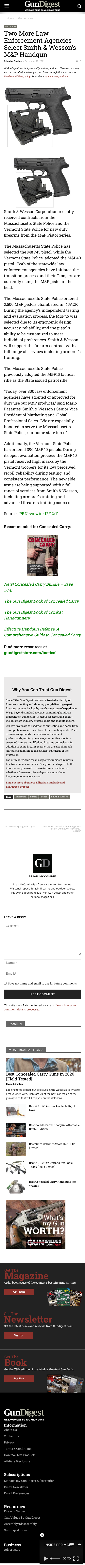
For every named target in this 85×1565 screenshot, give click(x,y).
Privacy (9, 1442)
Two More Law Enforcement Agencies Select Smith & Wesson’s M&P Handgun (62, 829)
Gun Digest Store (15, 1530)
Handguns (20, 796)
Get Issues (19, 1291)
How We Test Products (20, 1455)
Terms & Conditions (17, 1449)
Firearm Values (15, 1511)
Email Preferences (16, 1493)
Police (44, 796)
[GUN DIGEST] (42, 6)
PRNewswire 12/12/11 (39, 513)
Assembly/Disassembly (20, 1524)
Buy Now (19, 1378)
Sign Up (18, 1335)
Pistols (33, 796)
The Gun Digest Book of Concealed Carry (41, 601)
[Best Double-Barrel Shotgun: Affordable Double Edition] (16, 1130)
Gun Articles (25, 18)
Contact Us (11, 1436)
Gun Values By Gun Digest (22, 1518)
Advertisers (12, 1550)
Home (10, 18)
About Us (10, 1430)
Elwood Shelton (14, 1084)
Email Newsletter (16, 1487)
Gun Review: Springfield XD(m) (19, 827)
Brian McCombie (13, 61)
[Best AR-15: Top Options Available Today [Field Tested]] (16, 1168)
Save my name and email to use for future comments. (42, 983)
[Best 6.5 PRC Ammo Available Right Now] (16, 1111)
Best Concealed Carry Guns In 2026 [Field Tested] (40, 1076)
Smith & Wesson (59, 796)
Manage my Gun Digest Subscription (29, 1481)
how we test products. (56, 76)
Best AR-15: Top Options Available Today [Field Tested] (51, 1165)
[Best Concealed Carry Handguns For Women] (16, 1187)
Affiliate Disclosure (17, 1461)
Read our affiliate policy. (17, 76)
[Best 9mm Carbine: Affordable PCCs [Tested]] (16, 1149)
